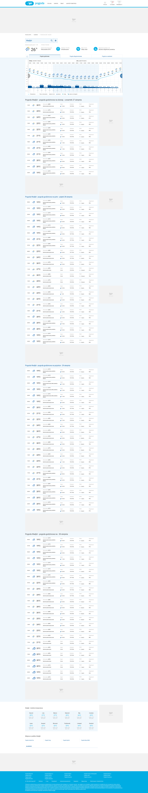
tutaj (54, 790)
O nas (47, 781)
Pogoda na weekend (107, 56)
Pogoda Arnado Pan (29, 740)
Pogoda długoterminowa (76, 56)
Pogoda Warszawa (108, 777)
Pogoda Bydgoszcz (49, 773)
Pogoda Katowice (107, 773)
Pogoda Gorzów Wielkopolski (90, 773)
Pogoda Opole (28, 777)
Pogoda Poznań (48, 777)
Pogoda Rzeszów (68, 777)
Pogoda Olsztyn (107, 775)
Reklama (41, 781)
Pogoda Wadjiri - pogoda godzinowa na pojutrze (43, 365)
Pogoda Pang (48, 740)
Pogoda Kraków (48, 775)
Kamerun (36, 34)
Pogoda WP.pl (28, 34)
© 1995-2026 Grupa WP (30, 781)
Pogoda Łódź (87, 775)
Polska (49, 3)
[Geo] (56, 40)
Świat (62, 3)
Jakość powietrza (71, 3)
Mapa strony (84, 781)
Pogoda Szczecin (87, 777)
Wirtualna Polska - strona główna (29, 3)
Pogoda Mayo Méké (85, 740)
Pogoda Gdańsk (67, 773)
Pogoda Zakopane (49, 778)
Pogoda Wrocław (29, 778)
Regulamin (76, 781)
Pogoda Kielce (28, 775)
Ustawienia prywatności (65, 781)
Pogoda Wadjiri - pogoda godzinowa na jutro (41, 197)
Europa (56, 3)
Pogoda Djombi (66, 740)
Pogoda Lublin (67, 775)
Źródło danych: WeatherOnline (96, 781)
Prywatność (54, 781)
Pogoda (39, 3)
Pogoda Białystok (29, 773)
